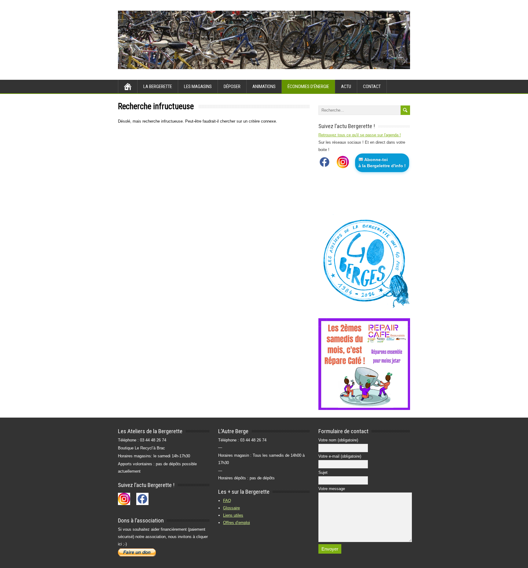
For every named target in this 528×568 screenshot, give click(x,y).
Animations (264, 86)
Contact (372, 86)
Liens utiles (233, 515)
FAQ (227, 500)
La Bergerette (157, 86)
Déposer (232, 86)
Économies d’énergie (308, 86)
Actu (346, 86)
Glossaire (231, 508)
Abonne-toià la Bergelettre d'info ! (382, 162)
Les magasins (198, 86)
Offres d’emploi (236, 522)
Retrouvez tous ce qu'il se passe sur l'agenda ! (359, 135)
